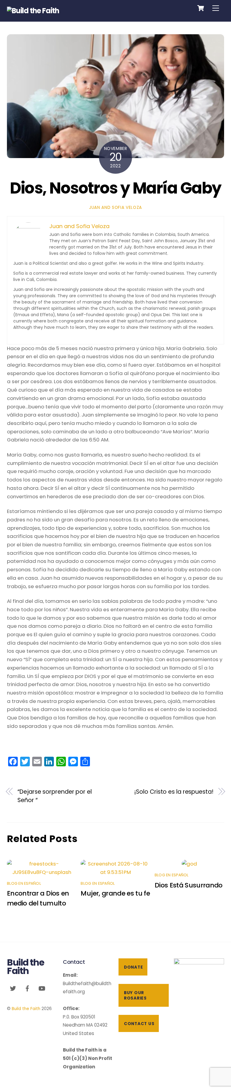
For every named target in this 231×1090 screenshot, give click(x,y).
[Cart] (201, 8)
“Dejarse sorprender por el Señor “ (54, 796)
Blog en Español (24, 883)
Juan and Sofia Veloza (115, 207)
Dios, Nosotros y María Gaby (115, 188)
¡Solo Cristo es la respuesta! (173, 792)
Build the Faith (26, 1009)
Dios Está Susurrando (189, 885)
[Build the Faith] (33, 11)
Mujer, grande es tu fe (115, 893)
